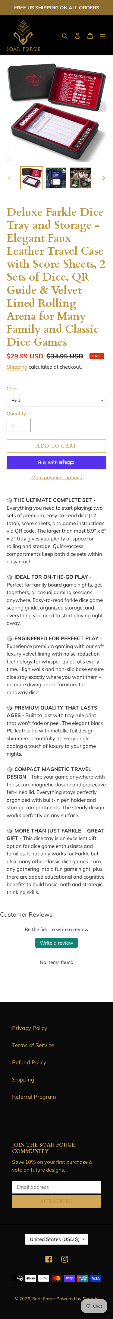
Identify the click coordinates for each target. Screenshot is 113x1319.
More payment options (56, 477)
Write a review (56, 943)
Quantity (16, 414)
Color (12, 389)
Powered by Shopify (77, 1299)
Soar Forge (43, 1299)
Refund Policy (29, 1062)
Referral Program (34, 1096)
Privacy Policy (29, 1028)
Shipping (17, 367)
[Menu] (102, 35)
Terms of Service (33, 1045)
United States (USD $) (55, 1239)
